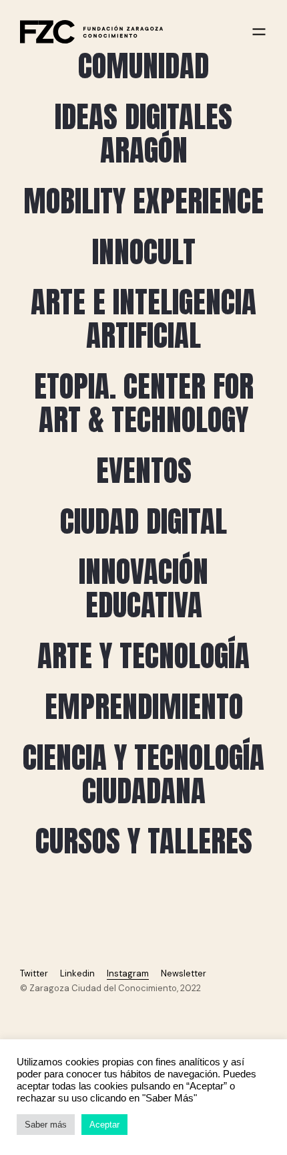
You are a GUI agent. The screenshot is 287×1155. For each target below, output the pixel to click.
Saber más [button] (46, 1125)
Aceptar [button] (104, 1125)
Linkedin (77, 973)
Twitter (34, 973)
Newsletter (183, 973)
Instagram (128, 973)
